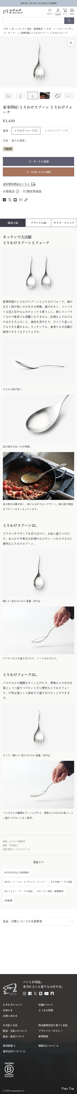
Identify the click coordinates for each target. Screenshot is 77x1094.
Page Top (68, 1088)
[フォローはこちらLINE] (40, 993)
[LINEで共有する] (15, 199)
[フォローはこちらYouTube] (46, 993)
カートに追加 (41, 161)
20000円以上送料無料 (17, 872)
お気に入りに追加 (40, 172)
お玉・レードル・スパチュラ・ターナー (26, 882)
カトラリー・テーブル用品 (19, 891)
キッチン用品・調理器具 (30, 29)
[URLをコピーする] (26, 199)
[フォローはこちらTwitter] (35, 993)
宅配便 (9, 900)
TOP (6, 29)
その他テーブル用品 (62, 882)
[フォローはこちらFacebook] (30, 993)
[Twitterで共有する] (9, 199)
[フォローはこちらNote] (52, 993)
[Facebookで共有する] (4, 199)
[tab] (13, 223)
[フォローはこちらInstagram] (24, 993)
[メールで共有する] (20, 199)
